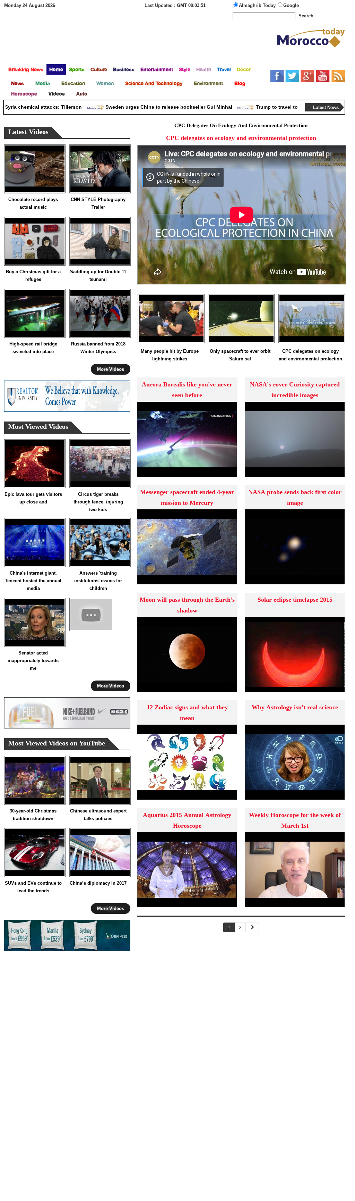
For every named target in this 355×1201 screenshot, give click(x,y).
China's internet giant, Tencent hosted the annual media (33, 580)
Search (305, 15)
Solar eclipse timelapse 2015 (295, 600)
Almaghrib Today (258, 5)
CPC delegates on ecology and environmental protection (310, 355)
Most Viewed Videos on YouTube (56, 744)
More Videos (110, 369)
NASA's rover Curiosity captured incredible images (295, 390)
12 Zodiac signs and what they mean (187, 713)
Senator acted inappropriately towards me (33, 660)
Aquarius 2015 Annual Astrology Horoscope (187, 820)
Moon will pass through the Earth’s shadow (187, 605)
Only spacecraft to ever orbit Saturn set (240, 355)
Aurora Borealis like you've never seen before (187, 390)
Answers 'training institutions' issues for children (98, 580)
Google (291, 5)
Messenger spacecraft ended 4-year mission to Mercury (187, 497)
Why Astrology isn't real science (295, 708)
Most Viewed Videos (38, 427)
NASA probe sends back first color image (294, 497)
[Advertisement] (140, 43)
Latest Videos (28, 132)
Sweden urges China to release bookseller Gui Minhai (152, 107)
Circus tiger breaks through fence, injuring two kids (98, 502)
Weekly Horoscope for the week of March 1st (295, 820)
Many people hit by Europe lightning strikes (170, 355)
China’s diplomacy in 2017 (98, 883)
